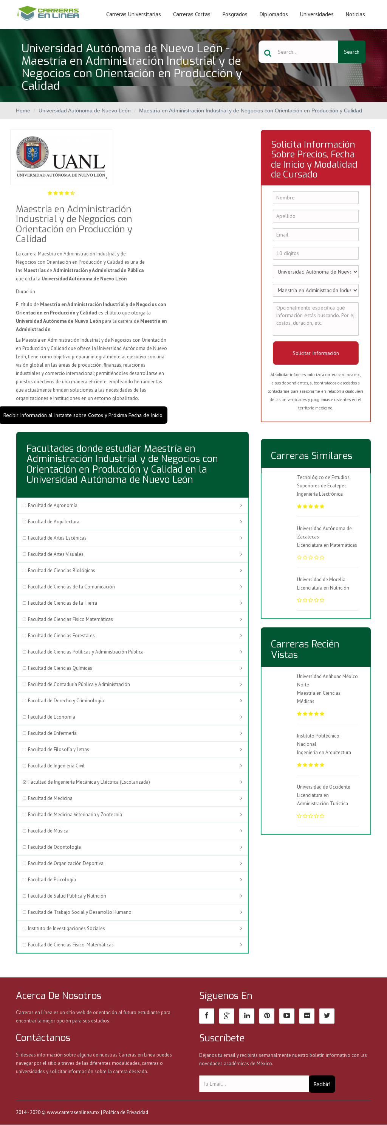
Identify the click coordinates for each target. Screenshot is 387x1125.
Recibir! (322, 1084)
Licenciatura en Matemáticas (327, 545)
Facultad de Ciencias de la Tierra (62, 603)
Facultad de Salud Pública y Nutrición (67, 896)
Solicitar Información (316, 353)
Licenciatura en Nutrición (323, 588)
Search (351, 51)
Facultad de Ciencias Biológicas (61, 570)
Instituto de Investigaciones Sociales (66, 928)
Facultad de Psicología (52, 879)
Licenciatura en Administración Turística (322, 799)
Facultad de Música (48, 831)
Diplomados (274, 14)
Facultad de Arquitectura (53, 521)
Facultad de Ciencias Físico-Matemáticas (71, 944)
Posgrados (235, 14)
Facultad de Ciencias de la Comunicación (71, 587)
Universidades (317, 14)
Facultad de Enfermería (52, 733)
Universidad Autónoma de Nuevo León (85, 110)
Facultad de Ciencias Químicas (60, 668)
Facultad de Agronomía (52, 505)
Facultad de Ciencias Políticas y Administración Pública (86, 652)
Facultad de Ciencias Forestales (61, 635)
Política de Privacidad (125, 1112)
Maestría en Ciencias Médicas (319, 697)
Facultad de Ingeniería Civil (56, 765)
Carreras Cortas (192, 14)
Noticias (355, 14)
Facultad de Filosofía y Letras (58, 749)
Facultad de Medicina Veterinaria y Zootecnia (75, 814)
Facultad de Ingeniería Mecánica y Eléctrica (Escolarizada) (89, 782)
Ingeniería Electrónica (320, 494)
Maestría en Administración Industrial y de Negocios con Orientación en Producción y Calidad (250, 110)
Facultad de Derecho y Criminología (66, 700)
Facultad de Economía (51, 717)
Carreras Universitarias (133, 14)
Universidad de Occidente (323, 787)
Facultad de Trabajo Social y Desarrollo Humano (80, 912)
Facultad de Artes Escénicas (57, 538)
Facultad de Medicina (50, 798)
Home (23, 110)
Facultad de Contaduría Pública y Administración (79, 684)
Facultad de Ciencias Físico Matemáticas (70, 619)
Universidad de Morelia (321, 579)
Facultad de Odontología (54, 847)
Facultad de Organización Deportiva (66, 863)
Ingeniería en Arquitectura (324, 752)
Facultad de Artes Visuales (56, 554)
